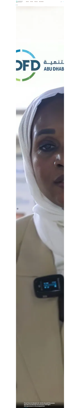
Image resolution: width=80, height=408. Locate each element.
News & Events (41, 1)
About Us (27, 1)
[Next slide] (62, 209)
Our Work (31, 1)
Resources (36, 1)
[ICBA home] (20, 2)
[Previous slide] (17, 209)
